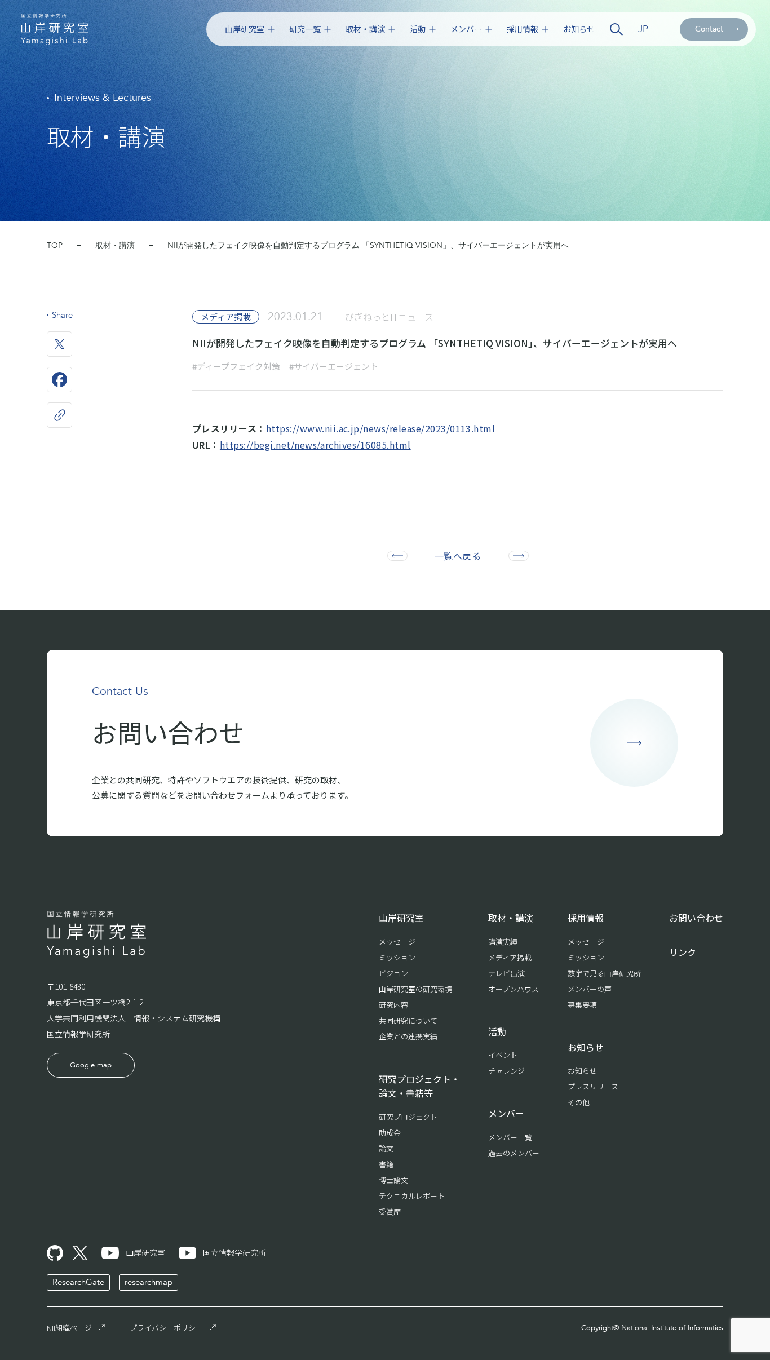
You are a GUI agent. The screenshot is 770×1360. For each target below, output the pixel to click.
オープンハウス (513, 989)
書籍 (386, 1164)
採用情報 (522, 29)
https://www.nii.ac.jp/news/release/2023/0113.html (380, 428)
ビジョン (393, 973)
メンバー (466, 29)
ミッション (397, 957)
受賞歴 (390, 1211)
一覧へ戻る (458, 555)
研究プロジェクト (408, 1116)
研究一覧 (305, 29)
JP (643, 29)
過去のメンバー (513, 1153)
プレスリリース (593, 1086)
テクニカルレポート (412, 1195)
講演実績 (502, 941)
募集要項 (582, 1004)
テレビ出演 (506, 973)
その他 (579, 1102)
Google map (91, 1065)
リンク (682, 952)
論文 (386, 1148)
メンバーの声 (590, 989)
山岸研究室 (244, 29)
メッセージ (397, 941)
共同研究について (408, 1020)
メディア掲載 (510, 957)
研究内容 (393, 1004)
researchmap (148, 1282)
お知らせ (579, 29)
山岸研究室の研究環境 (415, 989)
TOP (55, 245)
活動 (418, 29)
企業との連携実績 (408, 1036)
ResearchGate (78, 1282)
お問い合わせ (696, 917)
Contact (709, 29)
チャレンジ (506, 1070)
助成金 (390, 1132)
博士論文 (393, 1180)
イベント (502, 1054)
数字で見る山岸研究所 (604, 973)
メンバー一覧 (510, 1137)
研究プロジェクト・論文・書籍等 (419, 1086)
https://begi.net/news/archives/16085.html (315, 444)
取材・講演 (365, 29)
